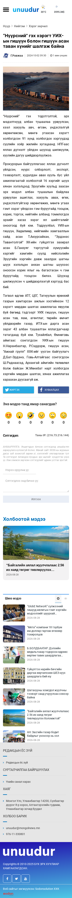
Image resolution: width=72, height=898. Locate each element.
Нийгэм (19, 26)
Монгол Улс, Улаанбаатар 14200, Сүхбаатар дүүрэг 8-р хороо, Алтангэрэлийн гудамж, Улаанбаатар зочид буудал (35, 804)
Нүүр (6, 26)
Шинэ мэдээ (13, 598)
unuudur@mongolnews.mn (23, 828)
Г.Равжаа (17, 55)
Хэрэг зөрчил (38, 26)
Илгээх (36, 499)
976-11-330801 (15, 834)
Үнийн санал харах (18, 781)
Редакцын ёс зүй (17, 762)
